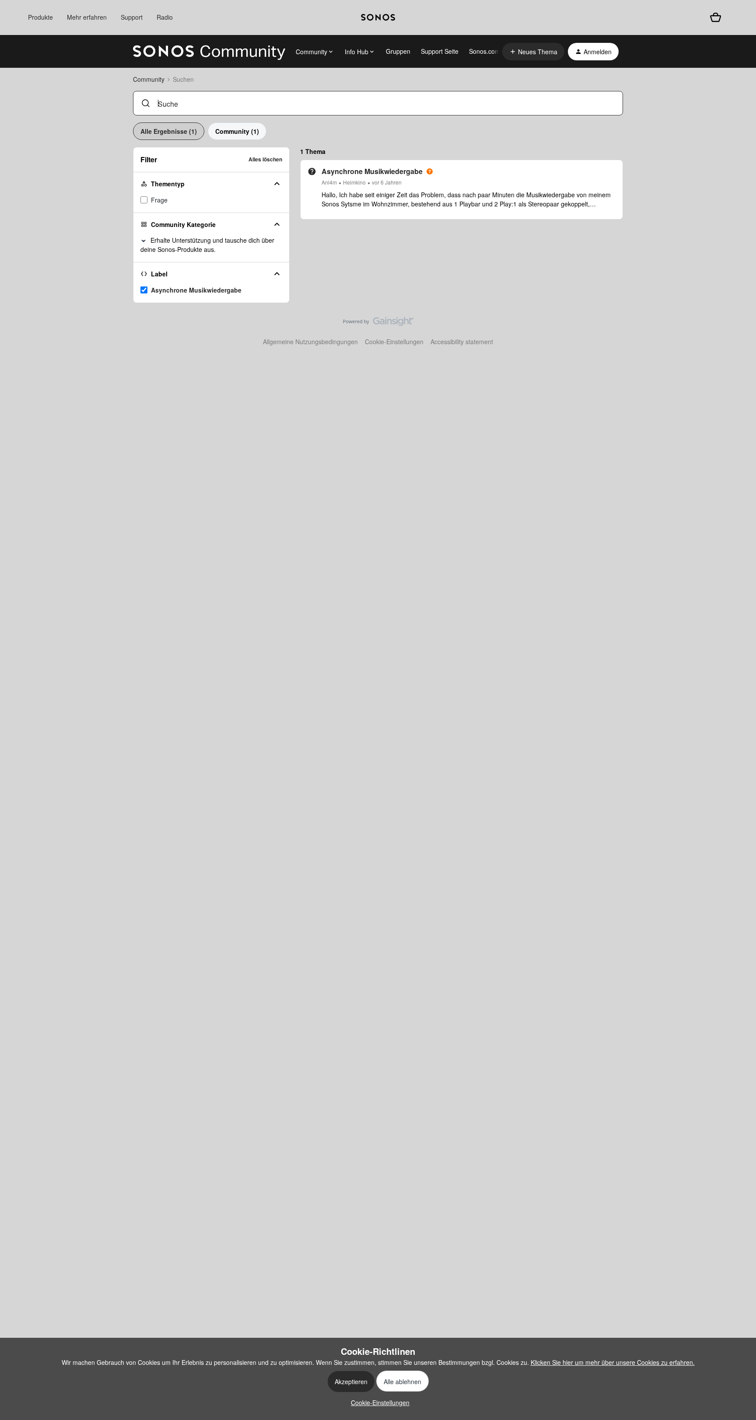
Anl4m (329, 182)
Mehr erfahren (87, 17)
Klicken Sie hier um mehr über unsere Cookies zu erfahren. (613, 1362)
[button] (533, 51)
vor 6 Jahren (387, 182)
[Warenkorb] (715, 17)
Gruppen (398, 51)
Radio (165, 17)
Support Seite (439, 51)
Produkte (40, 17)
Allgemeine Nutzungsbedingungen (310, 341)
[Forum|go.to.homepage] (209, 51)
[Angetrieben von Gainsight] (378, 323)
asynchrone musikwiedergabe (196, 290)
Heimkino (354, 182)
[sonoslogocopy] (378, 17)
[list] (362, 182)
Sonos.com (484, 51)
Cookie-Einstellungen (394, 341)
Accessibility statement (461, 341)
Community (148, 79)
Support (132, 17)
